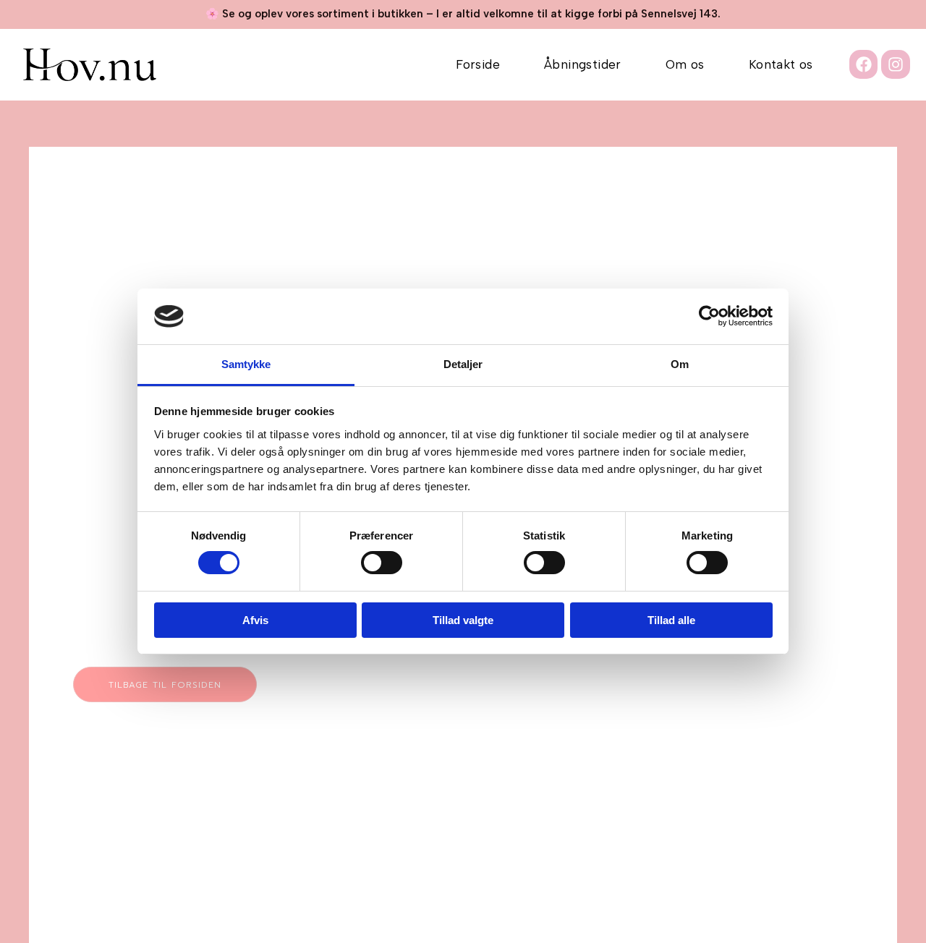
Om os (685, 64)
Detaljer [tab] (463, 364)
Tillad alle (671, 620)
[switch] (381, 562)
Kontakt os (781, 64)
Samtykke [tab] (246, 364)
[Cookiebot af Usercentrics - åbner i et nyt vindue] (709, 316)
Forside (478, 64)
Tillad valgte (463, 620)
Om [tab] (680, 364)
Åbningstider (582, 64)
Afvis (255, 620)
